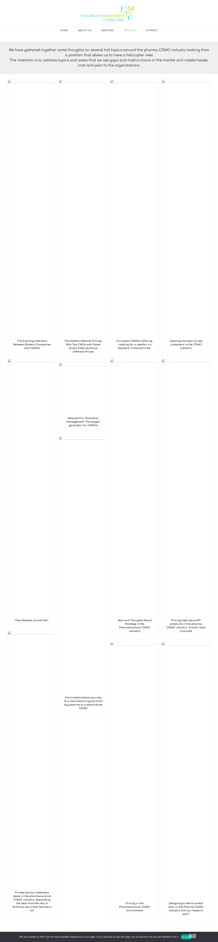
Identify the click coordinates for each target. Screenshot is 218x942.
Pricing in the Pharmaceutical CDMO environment (134, 907)
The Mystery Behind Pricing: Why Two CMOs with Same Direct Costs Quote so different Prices (83, 346)
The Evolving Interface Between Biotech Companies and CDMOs (32, 345)
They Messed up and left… (32, 620)
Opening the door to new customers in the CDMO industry (186, 345)
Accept (186, 937)
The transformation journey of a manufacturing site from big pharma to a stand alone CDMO (83, 703)
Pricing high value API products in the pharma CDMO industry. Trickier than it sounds (186, 626)
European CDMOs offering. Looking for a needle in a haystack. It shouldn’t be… (134, 345)
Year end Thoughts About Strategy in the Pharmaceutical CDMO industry (135, 626)
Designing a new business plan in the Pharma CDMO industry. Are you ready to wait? (185, 909)
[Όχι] (192, 936)
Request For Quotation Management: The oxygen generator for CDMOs (83, 422)
